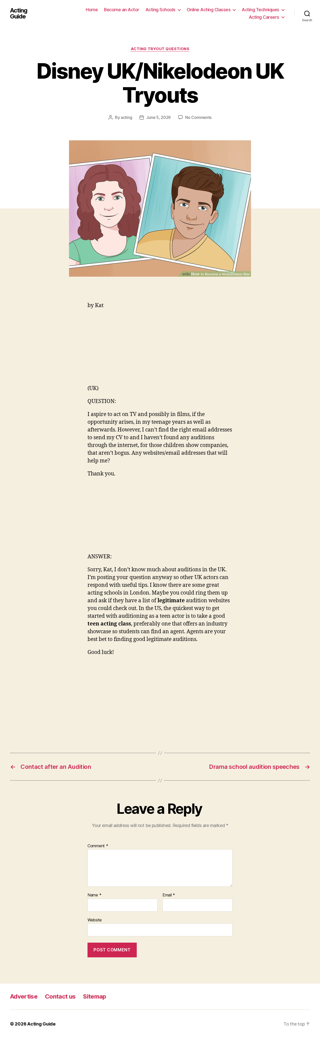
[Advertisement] (160, 350)
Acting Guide (18, 13)
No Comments (198, 117)
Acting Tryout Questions (160, 49)
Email (168, 895)
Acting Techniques (260, 9)
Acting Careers (264, 17)
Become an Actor (121, 9)
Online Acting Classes (209, 9)
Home (92, 9)
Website (95, 919)
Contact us (60, 996)
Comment (98, 846)
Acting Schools (161, 9)
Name (94, 895)
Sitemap (94, 996)
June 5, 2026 (158, 117)
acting (126, 117)
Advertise (24, 996)
